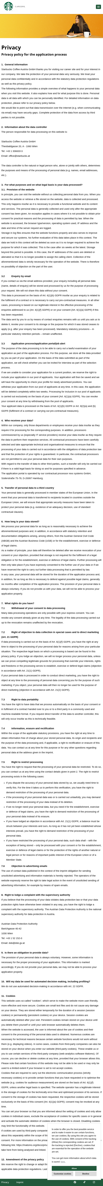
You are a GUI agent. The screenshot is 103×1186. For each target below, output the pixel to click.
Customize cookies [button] (62, 1174)
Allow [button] (74, 1168)
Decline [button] (85, 1174)
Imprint (19, 1182)
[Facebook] (75, 1182)
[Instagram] (94, 1182)
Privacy (5, 1182)
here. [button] (63, 1162)
